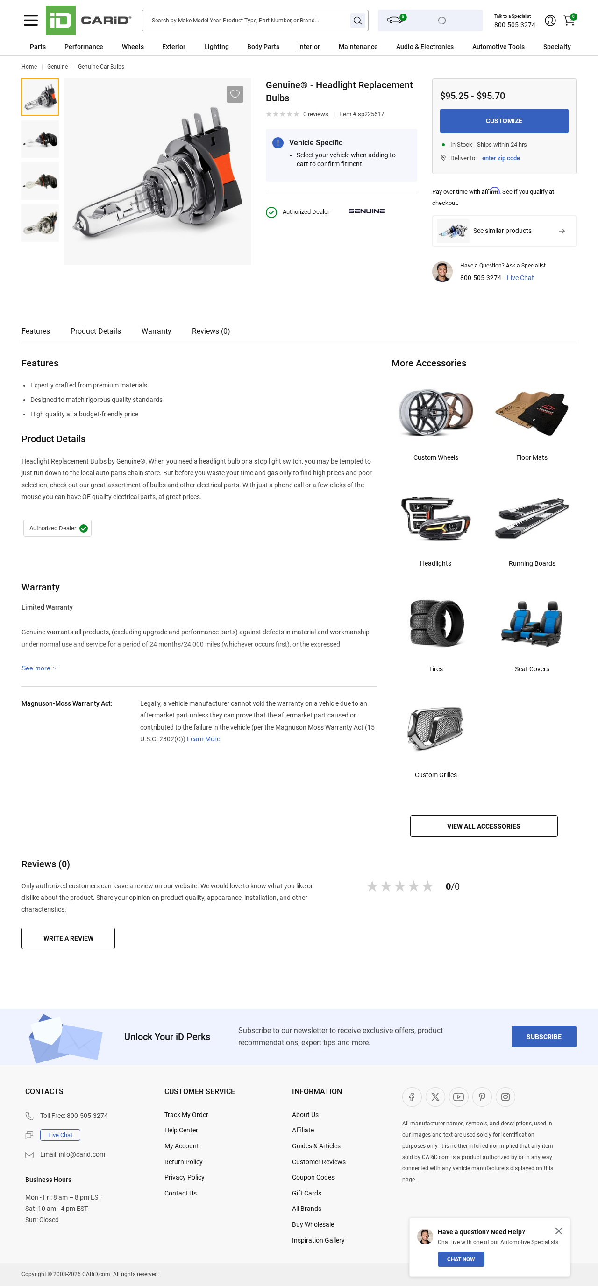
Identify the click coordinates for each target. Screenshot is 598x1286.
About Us (305, 1114)
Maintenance (358, 46)
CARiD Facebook (412, 1097)
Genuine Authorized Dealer (57, 528)
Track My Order (186, 1114)
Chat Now (461, 1259)
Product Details (96, 331)
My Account (181, 1146)
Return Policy (183, 1162)
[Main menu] (31, 20)
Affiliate (303, 1130)
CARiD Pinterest (482, 1097)
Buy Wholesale (313, 1224)
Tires (436, 669)
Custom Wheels (435, 457)
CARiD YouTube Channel (459, 1097)
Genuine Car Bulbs (101, 66)
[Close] (558, 1231)
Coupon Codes (313, 1177)
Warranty (156, 331)
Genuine (57, 66)
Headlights (435, 563)
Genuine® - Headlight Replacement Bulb (40, 139)
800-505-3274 (514, 24)
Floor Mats (532, 457)
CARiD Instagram (505, 1097)
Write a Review (68, 938)
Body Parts (263, 46)
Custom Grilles (436, 775)
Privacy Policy (184, 1177)
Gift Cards (306, 1193)
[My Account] (550, 20)
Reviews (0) (211, 331)
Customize (504, 121)
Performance (83, 46)
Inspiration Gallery (318, 1240)
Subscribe (544, 1036)
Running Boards (532, 563)
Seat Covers (532, 669)
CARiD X (435, 1097)
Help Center (181, 1130)
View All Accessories (483, 826)
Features (35, 331)
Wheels (133, 46)
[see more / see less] (39, 668)
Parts (38, 46)
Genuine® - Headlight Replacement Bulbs (40, 97)
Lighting (216, 46)
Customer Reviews (319, 1162)
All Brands (306, 1208)
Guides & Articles (316, 1146)
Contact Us (180, 1193)
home (29, 66)
